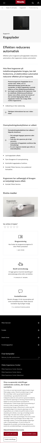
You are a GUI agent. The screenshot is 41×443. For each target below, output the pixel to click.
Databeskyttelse (14, 430)
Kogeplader (23, 8)
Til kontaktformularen (21, 307)
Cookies (21, 430)
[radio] (5, 227)
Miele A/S (6, 430)
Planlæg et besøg (21, 277)
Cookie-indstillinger (10, 439)
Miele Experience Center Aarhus (11, 372)
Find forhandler (8, 354)
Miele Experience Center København (13, 375)
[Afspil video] (20, 207)
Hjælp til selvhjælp (11, 8)
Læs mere (21, 250)
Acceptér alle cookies (11, 433)
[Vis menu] (4, 3)
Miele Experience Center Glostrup (12, 369)
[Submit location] (38, 358)
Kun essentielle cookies (29, 433)
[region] (20, 411)
